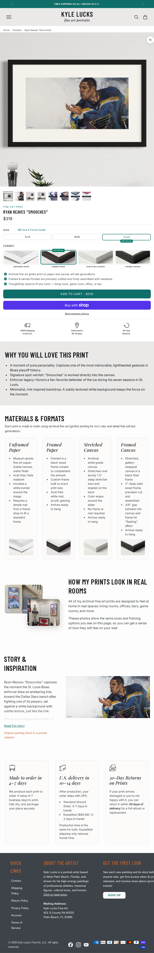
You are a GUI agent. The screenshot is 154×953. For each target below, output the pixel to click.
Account (16, 915)
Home (6, 30)
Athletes (17, 30)
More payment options (77, 313)
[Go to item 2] (19, 196)
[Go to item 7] (75, 196)
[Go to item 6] (64, 196)
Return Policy (19, 900)
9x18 (77, 236)
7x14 (27, 236)
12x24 (126, 237)
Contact (16, 880)
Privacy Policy (20, 908)
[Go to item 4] (42, 196)
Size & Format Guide (34, 229)
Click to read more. (56, 894)
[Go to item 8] (86, 196)
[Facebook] (70, 944)
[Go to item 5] (53, 196)
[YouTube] (86, 944)
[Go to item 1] (8, 196)
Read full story (14, 726)
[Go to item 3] (30, 196)
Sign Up (114, 895)
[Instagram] (78, 944)
